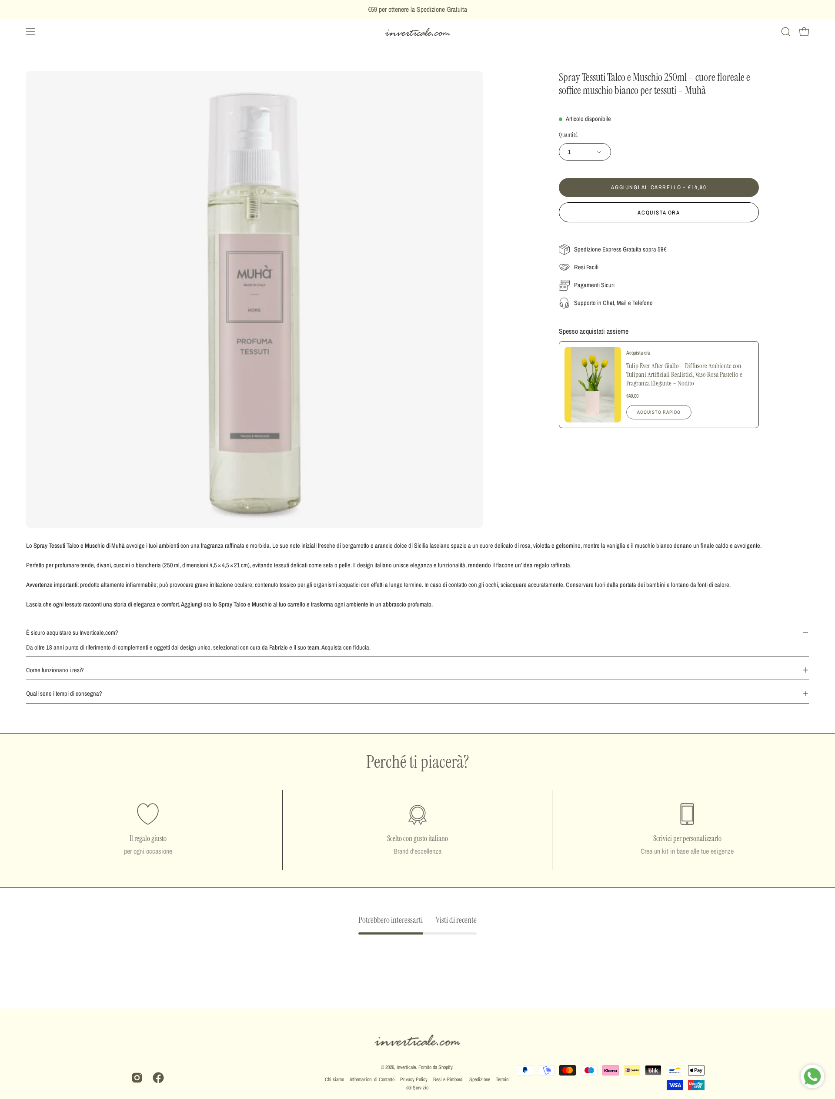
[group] (417, 9)
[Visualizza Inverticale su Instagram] (135, 1077)
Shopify (445, 1067)
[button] (786, 32)
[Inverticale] (417, 32)
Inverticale (406, 1067)
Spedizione (479, 1079)
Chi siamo (334, 1079)
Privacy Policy (414, 1079)
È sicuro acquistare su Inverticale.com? (72, 632)
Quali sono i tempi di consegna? (64, 693)
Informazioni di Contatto (372, 1079)
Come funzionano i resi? (55, 670)
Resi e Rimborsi (448, 1079)
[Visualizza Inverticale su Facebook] (157, 1077)
